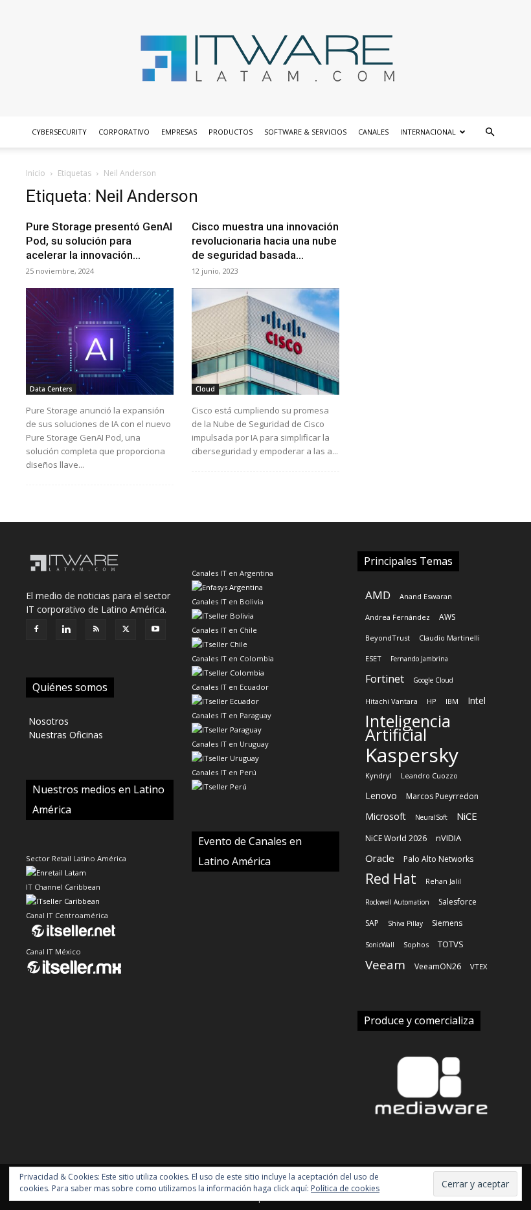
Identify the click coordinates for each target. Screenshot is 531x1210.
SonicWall (379, 944)
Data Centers (51, 388)
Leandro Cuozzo (429, 775)
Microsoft (385, 816)
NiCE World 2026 (396, 838)
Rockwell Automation (397, 902)
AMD (377, 595)
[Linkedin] (66, 629)
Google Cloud (433, 680)
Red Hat (390, 879)
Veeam (385, 965)
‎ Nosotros (47, 721)
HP (431, 701)
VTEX (478, 966)
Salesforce (457, 901)
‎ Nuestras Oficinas (64, 735)
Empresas (179, 132)
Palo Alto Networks (438, 858)
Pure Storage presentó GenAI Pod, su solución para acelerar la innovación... (99, 240)
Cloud (205, 388)
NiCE (467, 815)
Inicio (35, 173)
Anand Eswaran (426, 596)
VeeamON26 (437, 966)
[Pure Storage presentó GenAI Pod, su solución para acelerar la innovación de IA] (100, 341)
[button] (489, 132)
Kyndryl (378, 775)
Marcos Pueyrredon (442, 796)
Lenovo (381, 795)
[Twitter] (125, 629)
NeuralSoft (431, 817)
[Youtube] (155, 629)
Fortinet (384, 679)
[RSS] (95, 629)
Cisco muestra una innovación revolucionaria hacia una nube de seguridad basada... (265, 240)
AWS (447, 616)
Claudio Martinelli (449, 638)
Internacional (428, 132)
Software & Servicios (305, 132)
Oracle (379, 858)
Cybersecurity (59, 132)
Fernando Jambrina (419, 658)
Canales (373, 132)
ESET (373, 658)
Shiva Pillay (405, 923)
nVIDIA (448, 838)
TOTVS (451, 944)
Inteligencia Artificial (408, 728)
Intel (477, 700)
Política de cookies (345, 1188)
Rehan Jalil (443, 881)
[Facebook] (36, 629)
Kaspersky (411, 755)
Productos (231, 132)
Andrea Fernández (397, 617)
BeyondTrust (387, 638)
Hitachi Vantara (391, 701)
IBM (452, 701)
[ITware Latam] (265, 58)
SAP (372, 923)
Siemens (447, 923)
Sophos (416, 944)
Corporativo (124, 132)
